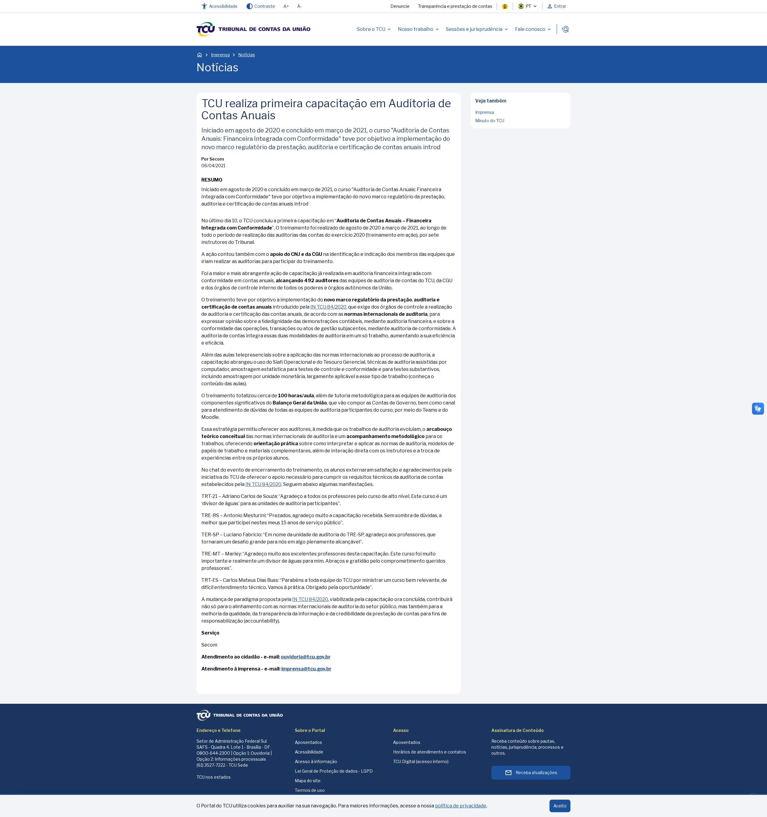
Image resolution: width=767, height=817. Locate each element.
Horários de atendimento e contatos (429, 751)
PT (528, 6)
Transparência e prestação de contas (455, 6)
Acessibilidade (309, 751)
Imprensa (220, 54)
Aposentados (308, 742)
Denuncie (400, 6)
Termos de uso (310, 790)
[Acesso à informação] (505, 6)
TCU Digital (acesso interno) (421, 761)
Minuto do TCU (489, 120)
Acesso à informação (316, 761)
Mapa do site (308, 780)
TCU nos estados (214, 777)
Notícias (246, 54)
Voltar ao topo (520, 126)
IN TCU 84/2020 (328, 307)
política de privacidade (460, 806)
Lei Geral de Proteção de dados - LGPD (334, 771)
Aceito (560, 805)
